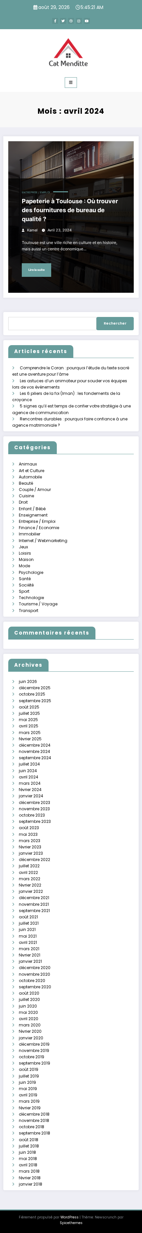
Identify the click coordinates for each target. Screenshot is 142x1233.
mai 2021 (28, 936)
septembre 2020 (35, 987)
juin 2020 (28, 1006)
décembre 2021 (34, 897)
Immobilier (29, 534)
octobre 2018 (31, 1127)
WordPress (69, 1217)
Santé (25, 579)
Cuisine (26, 496)
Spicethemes (71, 1222)
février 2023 (30, 847)
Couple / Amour (35, 489)
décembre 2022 (34, 859)
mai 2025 (28, 719)
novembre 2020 (34, 974)
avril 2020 (28, 1018)
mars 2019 (29, 1101)
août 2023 (29, 828)
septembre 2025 (35, 701)
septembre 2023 (35, 821)
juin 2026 (28, 681)
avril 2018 (28, 1165)
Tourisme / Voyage (38, 604)
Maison (26, 559)
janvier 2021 (30, 961)
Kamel (32, 230)
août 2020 (29, 993)
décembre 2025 (35, 688)
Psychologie (31, 572)
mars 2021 (29, 949)
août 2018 (28, 1139)
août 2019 (28, 1069)
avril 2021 (28, 942)
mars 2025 (30, 732)
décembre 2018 (34, 1114)
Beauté (26, 483)
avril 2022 (28, 872)
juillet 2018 (29, 1146)
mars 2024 (30, 783)
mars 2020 (30, 1025)
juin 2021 (27, 929)
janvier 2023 (31, 853)
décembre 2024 (35, 745)
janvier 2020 (31, 1038)
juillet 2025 (29, 713)
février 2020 (30, 1031)
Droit (23, 502)
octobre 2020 (32, 980)
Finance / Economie (39, 527)
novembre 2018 (34, 1120)
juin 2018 (27, 1152)
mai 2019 (28, 1088)
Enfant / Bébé (32, 509)
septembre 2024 (35, 758)
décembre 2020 (35, 967)
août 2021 (28, 917)
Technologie (31, 597)
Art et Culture (31, 470)
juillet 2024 (29, 764)
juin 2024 (28, 770)
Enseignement (33, 515)
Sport (24, 591)
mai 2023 (28, 834)
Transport (28, 610)
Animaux (28, 464)
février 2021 (29, 955)
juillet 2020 (29, 999)
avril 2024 (28, 777)
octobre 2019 (31, 1057)
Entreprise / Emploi (36, 192)
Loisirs (25, 553)
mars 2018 (29, 1171)
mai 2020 (28, 1012)
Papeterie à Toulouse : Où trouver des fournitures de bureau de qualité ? (70, 210)
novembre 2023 (34, 809)
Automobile (30, 477)
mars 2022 (29, 879)
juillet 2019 (29, 1076)
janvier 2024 (31, 796)
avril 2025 (28, 726)
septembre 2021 (34, 910)
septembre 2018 (34, 1133)
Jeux (23, 547)
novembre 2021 (34, 904)
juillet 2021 (29, 923)
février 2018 (30, 1178)
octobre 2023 (32, 815)
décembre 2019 (34, 1044)
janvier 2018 (30, 1184)
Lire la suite (36, 270)
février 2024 (30, 789)
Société (26, 585)
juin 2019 (27, 1082)
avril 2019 (28, 1095)
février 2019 (30, 1108)
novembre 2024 (34, 751)
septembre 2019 (34, 1063)
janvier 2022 (31, 891)
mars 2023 (29, 840)
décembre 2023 (34, 802)
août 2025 (29, 707)
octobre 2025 (32, 694)
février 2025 (30, 739)
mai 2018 (28, 1158)
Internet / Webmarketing (43, 540)
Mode (24, 566)
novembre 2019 (34, 1050)
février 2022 (30, 885)
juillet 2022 (29, 866)
